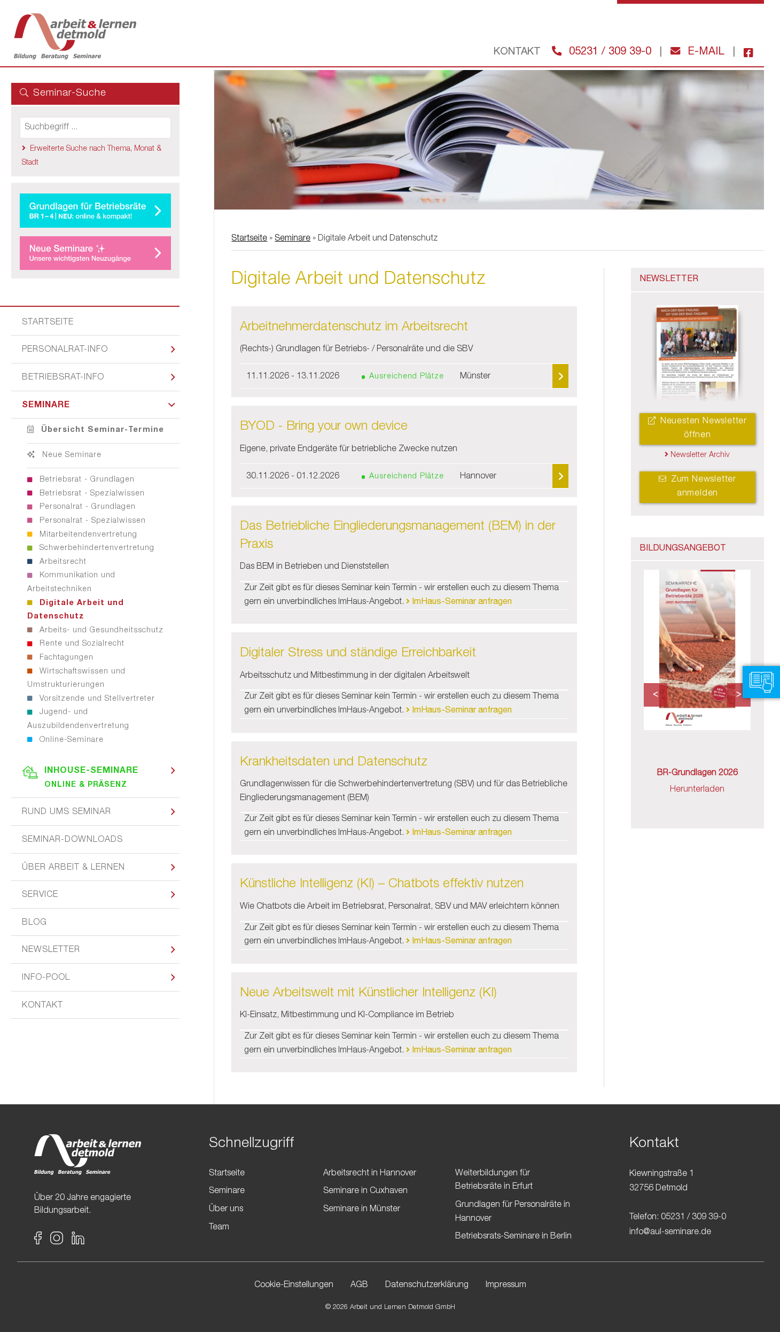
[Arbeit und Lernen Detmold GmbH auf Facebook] (744, 52)
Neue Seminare (71, 455)
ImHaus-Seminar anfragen (461, 602)
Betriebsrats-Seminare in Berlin (513, 1237)
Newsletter (51, 950)
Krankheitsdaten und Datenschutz (333, 762)
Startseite (48, 323)
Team (219, 1227)
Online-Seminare (70, 740)
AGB (359, 1285)
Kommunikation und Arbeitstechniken (71, 582)
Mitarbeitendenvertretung (87, 535)
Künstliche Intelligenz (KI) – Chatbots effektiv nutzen (382, 884)
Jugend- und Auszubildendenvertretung (78, 719)
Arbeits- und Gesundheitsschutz (100, 630)
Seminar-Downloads (72, 840)
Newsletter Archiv (699, 455)
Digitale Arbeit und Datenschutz (75, 610)
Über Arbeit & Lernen (73, 868)
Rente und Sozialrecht (80, 644)
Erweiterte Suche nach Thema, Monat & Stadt (91, 156)
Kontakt (42, 1006)
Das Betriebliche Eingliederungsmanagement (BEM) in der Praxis (398, 536)
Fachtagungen (65, 658)
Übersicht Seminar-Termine (101, 430)
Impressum (506, 1285)
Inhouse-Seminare (91, 778)
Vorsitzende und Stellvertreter (96, 699)
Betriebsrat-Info (63, 378)
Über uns (226, 1209)
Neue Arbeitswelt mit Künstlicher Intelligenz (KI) (368, 993)
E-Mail (704, 52)
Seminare (46, 405)
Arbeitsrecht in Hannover (369, 1174)
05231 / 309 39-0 (608, 52)
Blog (34, 923)
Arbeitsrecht (62, 562)
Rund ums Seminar (66, 812)
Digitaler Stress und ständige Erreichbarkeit (358, 653)
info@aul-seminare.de (670, 1232)
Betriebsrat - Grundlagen (86, 480)
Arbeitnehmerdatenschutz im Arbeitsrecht (354, 327)
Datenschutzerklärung (427, 1285)
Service (40, 895)
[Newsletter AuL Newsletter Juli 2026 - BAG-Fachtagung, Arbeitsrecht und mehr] (698, 355)
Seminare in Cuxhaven (365, 1191)
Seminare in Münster (361, 1209)
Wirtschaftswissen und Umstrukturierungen (76, 679)
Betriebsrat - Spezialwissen (91, 494)
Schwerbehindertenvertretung (95, 548)
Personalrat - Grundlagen (86, 507)
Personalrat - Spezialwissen (91, 521)
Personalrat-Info (65, 350)
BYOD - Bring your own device (324, 427)
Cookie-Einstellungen (293, 1285)
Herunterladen (697, 790)
